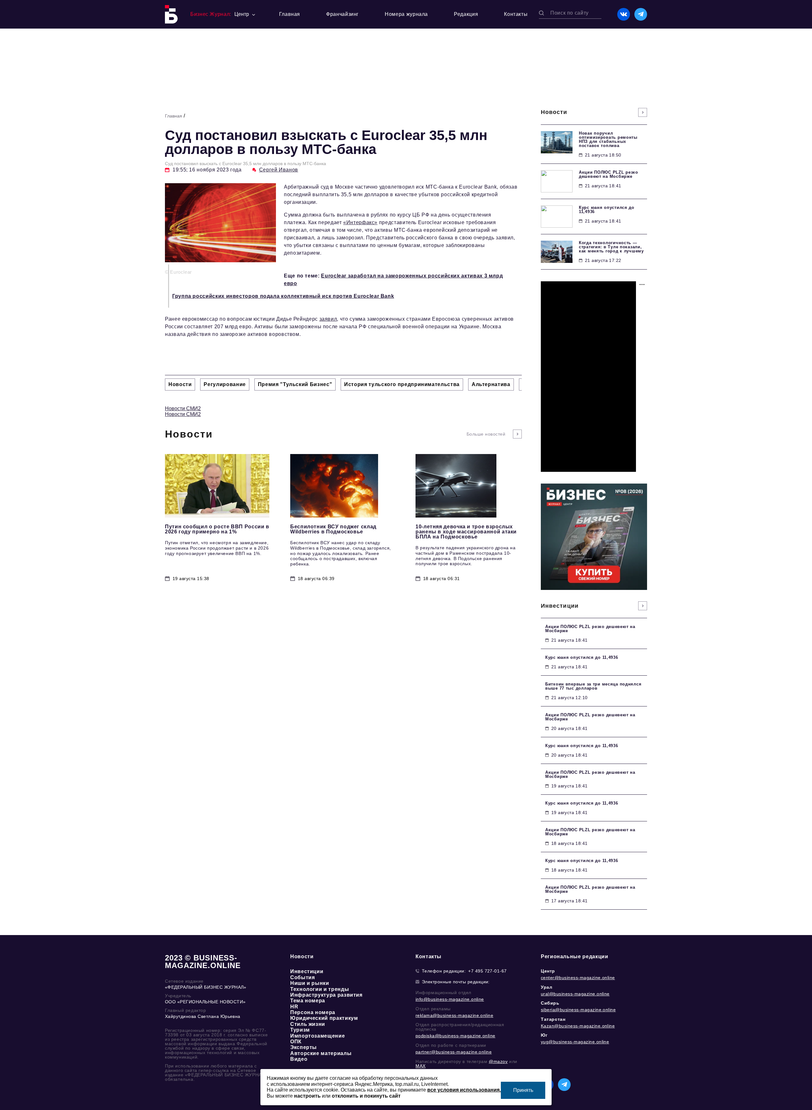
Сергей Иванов (278, 169)
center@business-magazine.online (578, 977)
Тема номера (307, 1000)
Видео (298, 1059)
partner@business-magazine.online (454, 1051)
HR (294, 1006)
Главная (289, 14)
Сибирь (550, 1003)
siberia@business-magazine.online (578, 1009)
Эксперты (303, 1047)
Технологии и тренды (319, 989)
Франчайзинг (342, 14)
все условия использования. (464, 1090)
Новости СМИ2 (183, 408)
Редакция (466, 14)
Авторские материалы (320, 1053)
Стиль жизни (307, 1024)
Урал (546, 987)
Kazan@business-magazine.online (578, 1025)
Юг (544, 1035)
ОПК (296, 1041)
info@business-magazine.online (450, 999)
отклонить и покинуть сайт (366, 1096)
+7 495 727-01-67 (487, 971)
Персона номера (312, 1012)
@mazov (498, 1061)
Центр (548, 970)
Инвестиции (306, 971)
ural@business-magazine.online (575, 993)
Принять (523, 1090)
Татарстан (553, 1019)
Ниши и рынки (309, 983)
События (302, 977)
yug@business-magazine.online (575, 1041)
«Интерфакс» (360, 222)
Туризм (300, 1030)
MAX (421, 1065)
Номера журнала (406, 14)
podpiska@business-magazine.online (455, 1035)
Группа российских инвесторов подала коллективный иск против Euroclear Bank (283, 296)
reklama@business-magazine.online (454, 1015)
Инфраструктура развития (326, 995)
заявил (328, 319)
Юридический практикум (324, 1018)
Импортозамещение (317, 1036)
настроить (307, 1096)
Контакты (515, 14)
